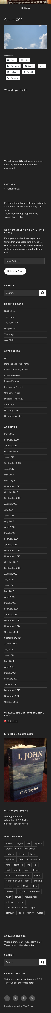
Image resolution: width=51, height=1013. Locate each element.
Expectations (33, 859)
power (18, 897)
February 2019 (11, 440)
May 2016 (9, 521)
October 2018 (11, 451)
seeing (20, 902)
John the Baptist (22, 875)
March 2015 (10, 603)
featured (18, 865)
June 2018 (9, 457)
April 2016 (9, 527)
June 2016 (9, 515)
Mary (34, 886)
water (40, 913)
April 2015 (9, 597)
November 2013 (12, 696)
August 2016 (10, 504)
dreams (22, 854)
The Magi (9, 334)
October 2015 (11, 562)
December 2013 (12, 690)
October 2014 (11, 632)
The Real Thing (11, 322)
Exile (21, 859)
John (8, 875)
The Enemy (10, 317)
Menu (27, 8)
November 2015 (12, 556)
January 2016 (10, 544)
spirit (33, 907)
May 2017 (9, 474)
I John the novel (12, 375)
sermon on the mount (16, 907)
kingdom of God (14, 881)
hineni (17, 870)
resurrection (31, 897)
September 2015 (12, 568)
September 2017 (12, 463)
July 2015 (9, 579)
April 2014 (9, 667)
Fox (35, 865)
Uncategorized (11, 410)
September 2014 (12, 638)
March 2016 (10, 533)
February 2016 (11, 539)
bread (9, 848)
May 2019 (9, 434)
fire (28, 865)
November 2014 (12, 626)
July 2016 (9, 509)
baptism (38, 843)
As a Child (9, 340)
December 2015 (12, 550)
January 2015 (10, 614)
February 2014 (11, 678)
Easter (33, 854)
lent (27, 881)
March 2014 (10, 673)
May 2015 (9, 591)
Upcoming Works (13, 416)
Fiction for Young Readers (17, 369)
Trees (21, 913)
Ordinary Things (12, 393)
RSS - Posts (12, 721)
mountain (35, 891)
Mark (25, 886)
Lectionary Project (13, 387)
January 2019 (10, 445)
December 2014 (12, 620)
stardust (10, 913)
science (10, 902)
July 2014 (9, 649)
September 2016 (12, 498)
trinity (30, 913)
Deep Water (10, 328)
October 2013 (11, 702)
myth (8, 897)
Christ (18, 848)
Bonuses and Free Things (16, 364)
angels (19, 843)
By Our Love (10, 311)
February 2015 (11, 609)
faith (8, 865)
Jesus (36, 870)
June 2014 (9, 655)
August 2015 (10, 574)
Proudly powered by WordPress (18, 1006)
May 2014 (9, 661)
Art (6, 358)
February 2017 (11, 480)
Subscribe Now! (15, 271)
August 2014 (10, 643)
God (8, 870)
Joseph (37, 875)
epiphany (10, 859)
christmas (30, 848)
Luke (16, 886)
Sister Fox (9, 404)
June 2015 (9, 585)
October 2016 (11, 492)
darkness (10, 854)
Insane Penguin (12, 381)
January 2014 (10, 684)
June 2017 (9, 469)
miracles (22, 891)
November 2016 (12, 486)
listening (37, 881)
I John (26, 870)
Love (8, 886)
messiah (10, 891)
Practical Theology (13, 399)
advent (9, 843)
